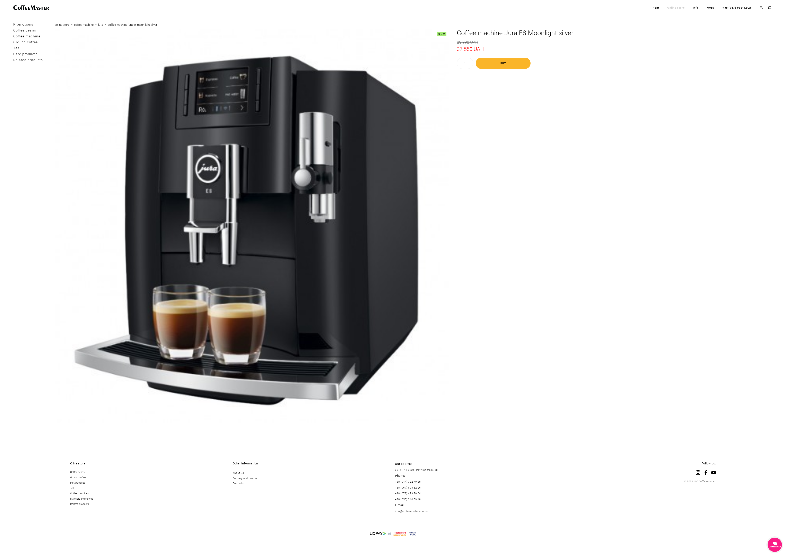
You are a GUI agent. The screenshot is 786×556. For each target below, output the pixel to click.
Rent (656, 7)
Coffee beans (24, 30)
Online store (676, 7)
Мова (710, 7)
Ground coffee (25, 42)
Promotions (23, 24)
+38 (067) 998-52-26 (737, 7)
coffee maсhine (84, 25)
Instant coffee (77, 482)
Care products (25, 54)
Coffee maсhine (26, 36)
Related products (28, 60)
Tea (16, 48)
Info (696, 7)
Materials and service (81, 498)
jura (100, 25)
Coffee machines (79, 493)
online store (62, 25)
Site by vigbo (393, 546)
